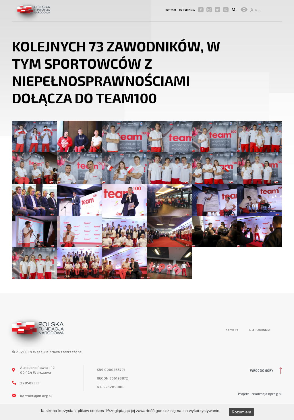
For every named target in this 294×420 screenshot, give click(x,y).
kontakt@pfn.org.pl (36, 396)
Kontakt (170, 9)
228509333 (29, 383)
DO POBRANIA (187, 9)
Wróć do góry (261, 370)
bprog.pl (275, 394)
